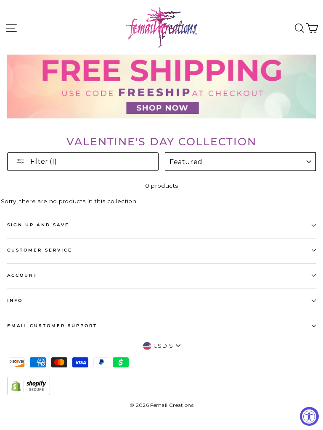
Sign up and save (38, 225)
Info (15, 300)
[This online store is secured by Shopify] (28, 393)
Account (22, 275)
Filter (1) (43, 161)
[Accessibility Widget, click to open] (309, 416)
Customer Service (39, 250)
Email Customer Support (52, 325)
